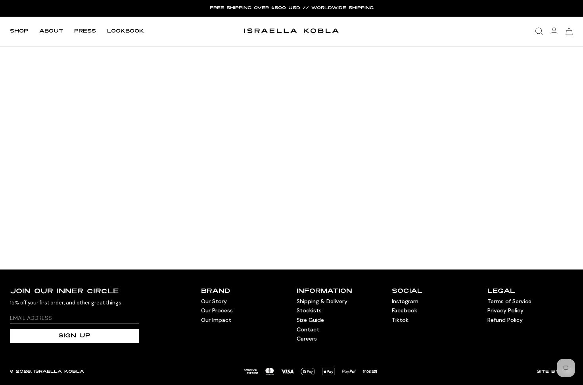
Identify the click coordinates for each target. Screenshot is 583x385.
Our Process (217, 310)
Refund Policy (505, 319)
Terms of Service (509, 301)
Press (85, 31)
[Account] (554, 31)
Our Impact (216, 319)
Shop (19, 31)
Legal (501, 292)
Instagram (405, 301)
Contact (308, 329)
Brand (215, 292)
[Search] (539, 31)
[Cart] (569, 31)
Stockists (309, 310)
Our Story (214, 301)
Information (324, 292)
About (51, 31)
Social (407, 292)
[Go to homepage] (291, 31)
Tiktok (400, 319)
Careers (307, 338)
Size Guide (310, 319)
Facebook (404, 310)
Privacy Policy (505, 310)
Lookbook (125, 31)
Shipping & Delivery (322, 301)
